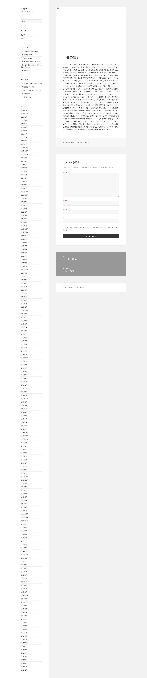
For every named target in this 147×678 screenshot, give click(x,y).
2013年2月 (24, 589)
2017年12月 (24, 392)
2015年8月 (24, 487)
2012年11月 (24, 599)
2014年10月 (24, 521)
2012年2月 (24, 629)
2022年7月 (24, 205)
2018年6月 (24, 371)
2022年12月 (24, 188)
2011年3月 (24, 667)
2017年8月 (24, 405)
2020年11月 (24, 273)
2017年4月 (24, 419)
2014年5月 (24, 538)
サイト (65, 218)
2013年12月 (24, 555)
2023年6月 (24, 168)
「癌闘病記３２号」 (27, 94)
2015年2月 (24, 507)
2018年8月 (24, 365)
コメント (66, 172)
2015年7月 (24, 490)
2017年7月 (24, 409)
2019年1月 (24, 348)
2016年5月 (24, 456)
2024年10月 (24, 114)
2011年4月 (24, 663)
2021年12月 (24, 229)
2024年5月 (24, 131)
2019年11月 (24, 314)
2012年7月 (24, 612)
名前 (65, 200)
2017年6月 (24, 412)
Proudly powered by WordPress (73, 287)
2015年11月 (24, 477)
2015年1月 (24, 511)
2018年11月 (24, 354)
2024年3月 (24, 137)
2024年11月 (24, 110)
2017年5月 (24, 416)
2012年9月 (24, 606)
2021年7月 (24, 246)
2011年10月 (24, 643)
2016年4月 (24, 460)
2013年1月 (24, 592)
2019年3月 (24, 341)
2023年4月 (24, 175)
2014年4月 (24, 541)
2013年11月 (24, 558)
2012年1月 (24, 633)
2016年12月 (24, 432)
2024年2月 (24, 141)
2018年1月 (24, 388)
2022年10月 (24, 195)
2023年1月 (24, 185)
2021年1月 (24, 266)
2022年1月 (24, 226)
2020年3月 (24, 300)
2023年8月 (24, 161)
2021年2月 (24, 263)
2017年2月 (24, 426)
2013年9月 (24, 565)
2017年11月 (24, 395)
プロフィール (25, 70)
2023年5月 (24, 171)
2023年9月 (24, 158)
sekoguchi (80, 142)
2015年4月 (24, 500)
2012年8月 (24, 609)
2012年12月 (24, 595)
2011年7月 (24, 653)
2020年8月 (24, 283)
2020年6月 (24, 290)
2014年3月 (24, 544)
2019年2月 (24, 344)
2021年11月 (24, 232)
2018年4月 (24, 378)
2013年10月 (24, 561)
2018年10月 (24, 358)
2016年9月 (24, 443)
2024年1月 (24, 144)
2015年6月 (24, 494)
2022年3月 (24, 219)
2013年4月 (24, 582)
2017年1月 (24, 429)
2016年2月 (24, 466)
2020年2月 (24, 304)
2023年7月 (24, 164)
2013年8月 (24, 568)
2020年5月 (24, 293)
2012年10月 (24, 602)
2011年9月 (24, 646)
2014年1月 (24, 551)
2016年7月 (24, 449)
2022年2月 (24, 222)
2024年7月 (24, 124)
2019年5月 (24, 334)
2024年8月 (24, 120)
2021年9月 (24, 239)
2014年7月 (24, 531)
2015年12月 (24, 473)
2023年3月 (24, 178)
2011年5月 (24, 660)
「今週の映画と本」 (27, 58)
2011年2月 (24, 670)
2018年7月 (24, 368)
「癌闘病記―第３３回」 (28, 87)
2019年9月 (24, 321)
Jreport (25, 8)
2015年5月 (24, 497)
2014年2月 (24, 548)
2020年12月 (24, 270)
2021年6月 (24, 249)
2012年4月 (24, 622)
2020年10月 (24, 276)
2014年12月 (24, 514)
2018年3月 (24, 382)
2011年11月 (24, 639)
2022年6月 (24, 209)
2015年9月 (24, 483)
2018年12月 (24, 351)
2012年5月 (24, 619)
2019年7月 (24, 327)
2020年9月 (24, 280)
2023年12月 (24, 148)
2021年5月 (24, 253)
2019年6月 (24, 331)
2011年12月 (24, 636)
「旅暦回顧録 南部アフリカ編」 (31, 62)
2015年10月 (24, 480)
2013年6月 (24, 575)
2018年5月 (24, 375)
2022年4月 (24, 215)
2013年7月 (24, 572)
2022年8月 (24, 202)
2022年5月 (24, 212)
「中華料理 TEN (26, 55)
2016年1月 (24, 470)
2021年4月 (24, 256)
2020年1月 (24, 307)
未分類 (23, 35)
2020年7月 (24, 287)
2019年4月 (24, 337)
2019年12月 (24, 310)
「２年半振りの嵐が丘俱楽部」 (30, 51)
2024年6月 (24, 127)
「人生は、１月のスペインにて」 (31, 90)
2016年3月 (24, 463)
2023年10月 (24, 154)
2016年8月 (24, 446)
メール (65, 209)
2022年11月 (24, 192)
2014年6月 (24, 534)
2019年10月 (24, 317)
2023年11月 (24, 151)
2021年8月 (24, 242)
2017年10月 (24, 399)
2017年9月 (24, 402)
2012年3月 (24, 626)
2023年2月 (24, 181)
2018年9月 (24, 361)
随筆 (22, 38)
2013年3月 (24, 585)
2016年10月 (24, 439)
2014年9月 (24, 524)
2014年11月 (24, 517)
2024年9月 (24, 117)
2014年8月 (24, 527)
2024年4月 (24, 134)
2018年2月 (24, 385)
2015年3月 (24, 504)
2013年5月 (24, 578)
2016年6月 (24, 453)
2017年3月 (24, 422)
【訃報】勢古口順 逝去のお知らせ (31, 83)
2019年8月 (24, 324)
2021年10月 (24, 236)
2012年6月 (24, 616)
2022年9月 (24, 198)
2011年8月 (24, 650)
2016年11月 (24, 436)
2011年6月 (24, 656)
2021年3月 (24, 259)
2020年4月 (24, 297)
